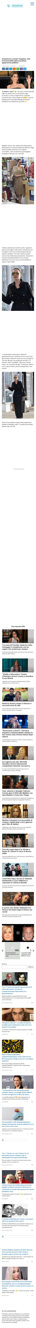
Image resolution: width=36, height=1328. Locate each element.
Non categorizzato (7, 1002)
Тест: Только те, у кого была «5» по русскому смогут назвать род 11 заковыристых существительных (15, 1155)
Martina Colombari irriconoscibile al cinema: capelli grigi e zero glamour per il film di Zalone (17, 822)
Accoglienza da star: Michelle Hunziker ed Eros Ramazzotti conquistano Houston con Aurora (16, 764)
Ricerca (4, 964)
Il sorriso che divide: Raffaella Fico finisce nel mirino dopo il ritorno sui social (17, 910)
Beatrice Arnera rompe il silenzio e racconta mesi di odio (16, 704)
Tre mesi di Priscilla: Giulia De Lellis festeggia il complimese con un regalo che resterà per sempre (17, 647)
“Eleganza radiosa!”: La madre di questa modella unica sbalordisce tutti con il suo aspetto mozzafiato (16, 1025)
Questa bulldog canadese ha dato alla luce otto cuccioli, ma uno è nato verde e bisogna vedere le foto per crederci (17, 1252)
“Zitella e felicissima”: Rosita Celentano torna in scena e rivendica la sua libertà (17, 676)
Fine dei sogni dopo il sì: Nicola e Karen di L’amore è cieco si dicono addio (16, 851)
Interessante (5, 1261)
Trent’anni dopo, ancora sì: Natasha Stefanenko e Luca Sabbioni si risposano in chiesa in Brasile (17, 881)
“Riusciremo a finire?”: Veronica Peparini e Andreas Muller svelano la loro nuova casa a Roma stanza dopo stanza (17, 734)
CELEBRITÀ (22, 66)
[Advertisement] (18, 34)
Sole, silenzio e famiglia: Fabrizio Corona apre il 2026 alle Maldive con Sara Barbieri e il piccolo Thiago (17, 793)
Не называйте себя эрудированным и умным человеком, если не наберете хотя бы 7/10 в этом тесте (18, 1124)
